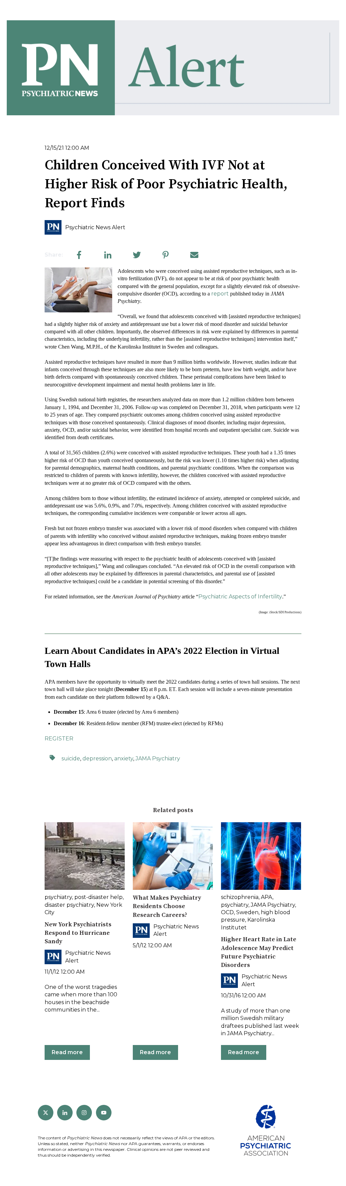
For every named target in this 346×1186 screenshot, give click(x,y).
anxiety (123, 758)
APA (266, 897)
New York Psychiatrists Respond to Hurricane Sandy (78, 933)
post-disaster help (98, 897)
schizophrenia (239, 897)
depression (97, 758)
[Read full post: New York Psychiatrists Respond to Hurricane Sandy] (85, 856)
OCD (227, 912)
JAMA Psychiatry (157, 758)
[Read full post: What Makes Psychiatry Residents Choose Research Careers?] (173, 856)
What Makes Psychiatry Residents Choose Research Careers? (167, 906)
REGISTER (59, 738)
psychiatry (58, 897)
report (220, 293)
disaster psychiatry (69, 905)
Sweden (247, 912)
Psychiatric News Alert (95, 227)
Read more (67, 1052)
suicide (70, 758)
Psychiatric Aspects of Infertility (240, 596)
